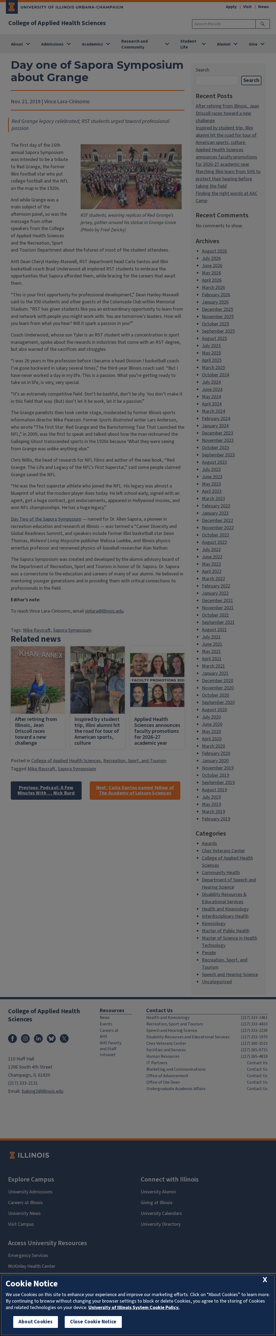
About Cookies (36, 1321)
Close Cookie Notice (93, 1321)
